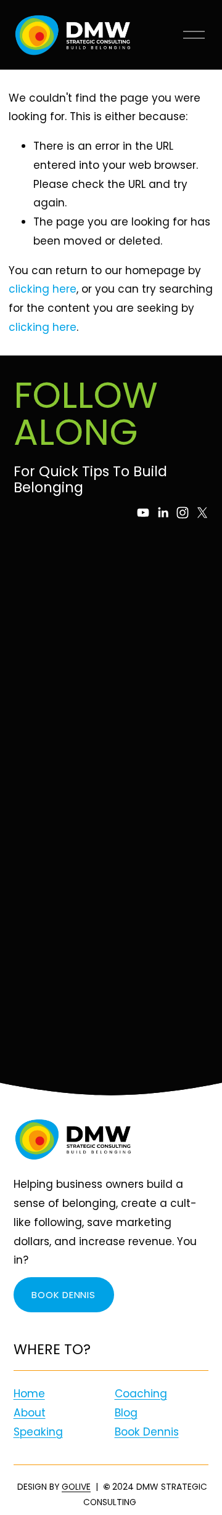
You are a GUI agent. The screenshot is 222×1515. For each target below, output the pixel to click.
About (30, 1412)
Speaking (38, 1431)
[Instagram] (182, 512)
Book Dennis (147, 1431)
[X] (202, 512)
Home (29, 1393)
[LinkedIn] (163, 512)
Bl (119, 1412)
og (130, 1412)
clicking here (42, 289)
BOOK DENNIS (63, 1294)
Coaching (141, 1393)
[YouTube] (143, 512)
